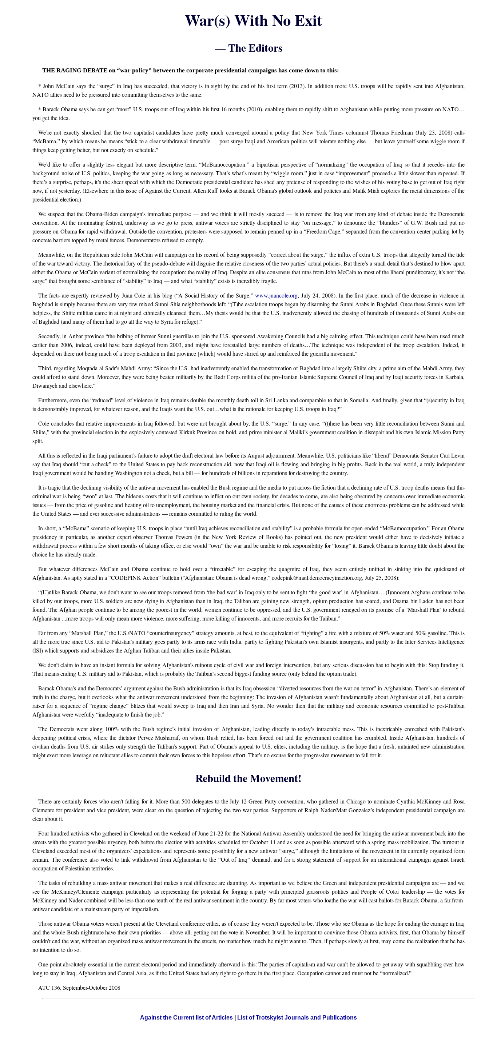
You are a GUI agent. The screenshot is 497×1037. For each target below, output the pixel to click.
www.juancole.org (276, 295)
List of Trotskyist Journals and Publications (297, 1017)
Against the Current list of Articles (186, 1017)
